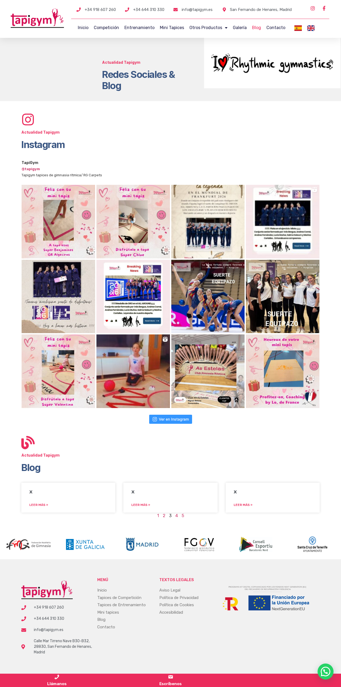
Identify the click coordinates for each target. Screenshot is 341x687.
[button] (326, 672)
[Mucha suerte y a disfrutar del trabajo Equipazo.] (282, 296)
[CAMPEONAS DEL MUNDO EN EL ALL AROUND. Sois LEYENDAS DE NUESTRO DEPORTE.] (133, 296)
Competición (106, 27)
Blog (256, 27)
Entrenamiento (139, 27)
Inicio (83, 27)
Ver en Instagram (174, 419)
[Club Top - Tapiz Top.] (208, 371)
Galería (240, 27)
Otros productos (205, 27)
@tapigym (31, 169)
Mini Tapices (172, 27)
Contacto (275, 27)
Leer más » (38, 505)
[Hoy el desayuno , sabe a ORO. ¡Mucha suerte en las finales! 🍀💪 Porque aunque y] (58, 296)
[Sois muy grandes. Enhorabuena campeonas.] (282, 221)
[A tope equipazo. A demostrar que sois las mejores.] (208, 296)
